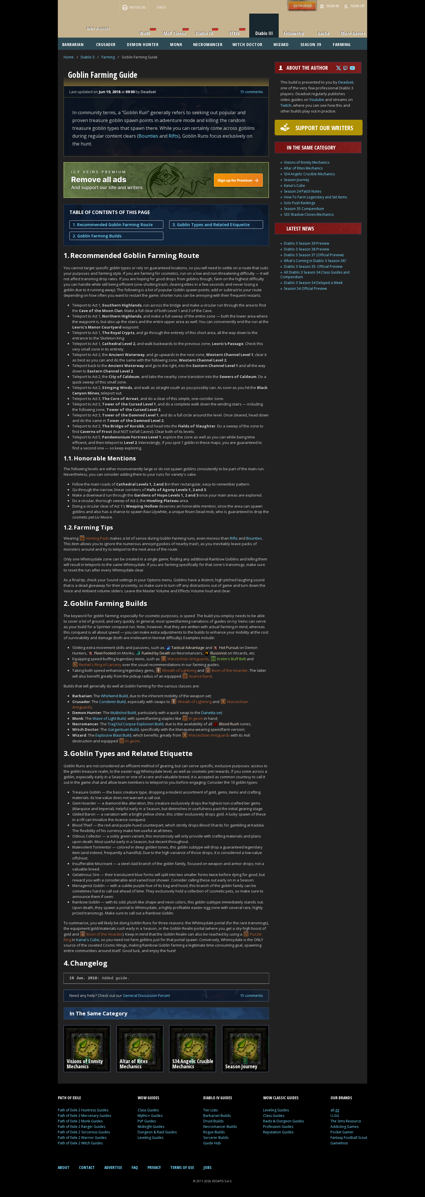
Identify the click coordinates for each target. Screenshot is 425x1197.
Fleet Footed (105, 653)
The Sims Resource (345, 1121)
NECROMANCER (208, 44)
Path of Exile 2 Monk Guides (80, 1121)
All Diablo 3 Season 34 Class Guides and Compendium (315, 274)
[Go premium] (302, 9)
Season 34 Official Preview (305, 288)
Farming (108, 57)
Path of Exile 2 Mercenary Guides (84, 1115)
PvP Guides (147, 1121)
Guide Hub (212, 1143)
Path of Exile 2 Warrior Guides (82, 1137)
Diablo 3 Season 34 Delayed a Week (313, 282)
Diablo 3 (88, 57)
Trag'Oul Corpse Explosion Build (135, 723)
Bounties (148, 136)
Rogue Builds (214, 1132)
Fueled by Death (156, 653)
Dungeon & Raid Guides (157, 1132)
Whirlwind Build (114, 695)
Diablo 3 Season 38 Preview (306, 249)
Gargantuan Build (123, 729)
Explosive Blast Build (113, 735)
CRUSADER (106, 44)
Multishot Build (123, 712)
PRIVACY (154, 1167)
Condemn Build (112, 701)
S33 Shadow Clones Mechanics (309, 214)
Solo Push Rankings (299, 202)
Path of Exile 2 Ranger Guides (81, 1126)
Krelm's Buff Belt (231, 658)
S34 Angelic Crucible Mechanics (309, 173)
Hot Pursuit (229, 647)
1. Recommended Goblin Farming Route (113, 224)
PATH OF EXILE (69, 1097)
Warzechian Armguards (188, 658)
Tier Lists (210, 1110)
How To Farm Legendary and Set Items (315, 197)
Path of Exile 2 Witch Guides (80, 1143)
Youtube (316, 99)
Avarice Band (200, 676)
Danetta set (211, 712)
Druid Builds (213, 1121)
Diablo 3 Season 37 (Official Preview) (313, 254)
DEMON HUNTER (142, 44)
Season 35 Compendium (304, 208)
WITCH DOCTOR (247, 44)
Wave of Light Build (109, 718)
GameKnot (339, 1143)
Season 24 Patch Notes (302, 191)
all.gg (334, 1110)
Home (69, 57)
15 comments (251, 91)
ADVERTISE (113, 1167)
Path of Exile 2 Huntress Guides (83, 1110)
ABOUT (63, 1167)
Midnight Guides (151, 1126)
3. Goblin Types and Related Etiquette (211, 224)
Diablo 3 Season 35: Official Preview (313, 266)
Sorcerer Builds (215, 1137)
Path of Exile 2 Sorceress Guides (84, 1132)
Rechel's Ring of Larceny (100, 664)
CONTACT (87, 1167)
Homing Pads (97, 538)
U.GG (334, 1115)
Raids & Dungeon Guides (283, 1121)
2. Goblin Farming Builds (97, 236)
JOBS (208, 1167)
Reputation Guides (278, 1132)
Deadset (345, 82)
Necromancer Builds (220, 1126)
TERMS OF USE (182, 1167)
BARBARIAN (73, 44)
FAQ (135, 1167)
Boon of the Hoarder (230, 670)
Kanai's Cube (87, 939)
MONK (176, 44)
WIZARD (281, 44)
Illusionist (218, 653)
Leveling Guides (150, 1137)
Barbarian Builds (217, 1115)
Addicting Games (344, 1126)
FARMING (342, 44)
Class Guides (148, 1110)
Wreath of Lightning (179, 670)
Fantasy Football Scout (348, 1137)
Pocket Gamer (342, 1132)
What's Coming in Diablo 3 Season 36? (315, 260)
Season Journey (296, 179)
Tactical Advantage (187, 647)
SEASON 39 (310, 44)
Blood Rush (229, 723)
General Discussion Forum (146, 995)
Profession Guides (278, 1126)
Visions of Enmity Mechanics (306, 162)
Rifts (173, 136)
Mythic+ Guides (150, 1115)
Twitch (285, 105)
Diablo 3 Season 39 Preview (306, 243)
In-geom (196, 718)
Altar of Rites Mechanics (303, 168)
